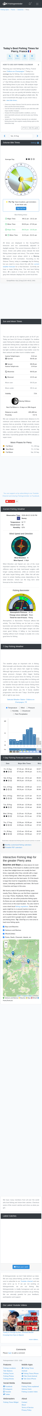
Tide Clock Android (30, 1376)
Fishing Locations (9, 1368)
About (24, 1405)
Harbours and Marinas (13, 930)
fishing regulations (21, 906)
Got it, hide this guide (31, 128)
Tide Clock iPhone (29, 1379)
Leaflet (19, 996)
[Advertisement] (21, 28)
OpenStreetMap (27, 996)
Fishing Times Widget (10, 1402)
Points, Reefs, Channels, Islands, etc (18, 937)
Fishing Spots (5, 9)
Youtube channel (27, 1281)
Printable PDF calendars (13, 847)
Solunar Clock (26, 1389)
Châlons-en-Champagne (15, 71)
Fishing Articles (8, 1379)
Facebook (8, 1386)
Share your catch (22, 1267)
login (10, 1353)
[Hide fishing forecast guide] (38, 65)
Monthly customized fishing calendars (18, 845)
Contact (24, 1402)
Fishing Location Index (30, 1392)
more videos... (34, 1339)
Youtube (8, 1392)
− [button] (6, 946)
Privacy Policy (26, 1410)
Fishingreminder (15, 4)
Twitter (7, 1394)
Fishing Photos (8, 1376)
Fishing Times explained (30, 1386)
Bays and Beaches (11, 927)
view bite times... (12, 100)
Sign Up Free (21, 208)
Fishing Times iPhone (31, 1373)
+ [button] (6, 942)
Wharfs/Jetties (10, 934)
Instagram (8, 1389)
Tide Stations (7, 1371)
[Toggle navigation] (37, 4)
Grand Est (20, 9)
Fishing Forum (8, 1373)
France (13, 9)
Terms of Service (27, 1407)
